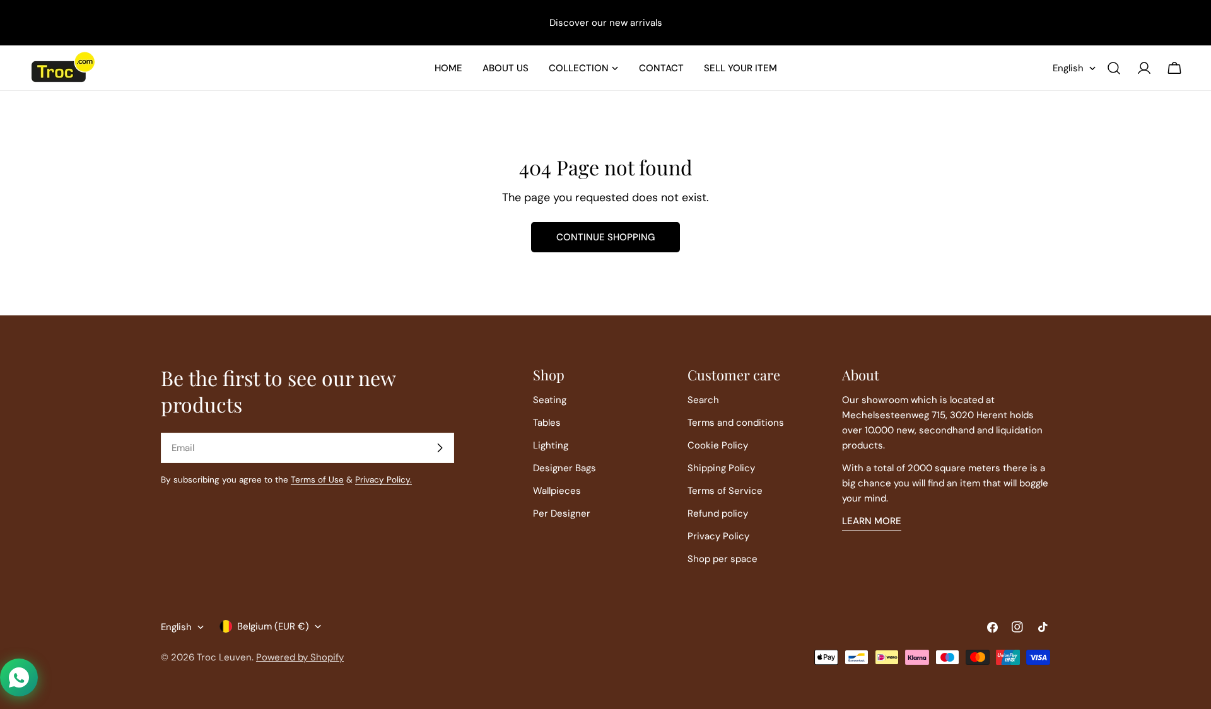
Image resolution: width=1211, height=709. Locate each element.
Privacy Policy (718, 536)
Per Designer (561, 513)
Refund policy (717, 513)
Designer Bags (564, 468)
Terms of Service (725, 490)
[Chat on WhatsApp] (19, 677)
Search (703, 400)
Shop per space (722, 559)
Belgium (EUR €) (273, 626)
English (1068, 68)
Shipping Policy (721, 468)
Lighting (550, 445)
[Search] (1113, 68)
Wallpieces (557, 490)
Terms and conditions (735, 422)
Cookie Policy (717, 445)
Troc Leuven (224, 657)
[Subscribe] (439, 448)
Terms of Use (317, 479)
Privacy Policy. (383, 479)
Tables (547, 422)
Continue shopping (605, 237)
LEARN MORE (871, 521)
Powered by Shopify (300, 657)
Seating (549, 400)
